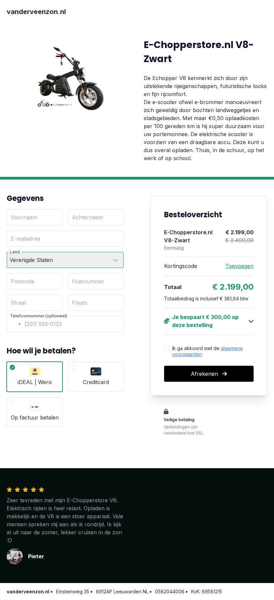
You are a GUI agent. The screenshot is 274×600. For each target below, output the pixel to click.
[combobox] (14, 324)
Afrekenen (205, 373)
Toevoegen (239, 266)
